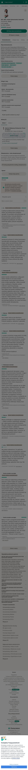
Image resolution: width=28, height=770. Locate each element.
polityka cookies (16, 758)
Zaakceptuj (14, 767)
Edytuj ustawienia (14, 764)
